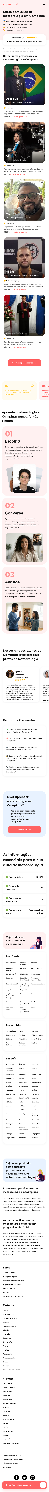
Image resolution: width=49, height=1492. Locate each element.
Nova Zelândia (35, 1115)
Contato (7, 1467)
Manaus (6, 1407)
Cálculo (9, 1039)
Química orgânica (22, 1044)
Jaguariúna (24, 990)
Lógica (34, 1043)
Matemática (11, 1031)
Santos (33, 994)
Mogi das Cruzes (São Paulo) (10, 996)
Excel (5, 1362)
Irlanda (35, 1098)
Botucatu (9, 978)
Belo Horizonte (11, 962)
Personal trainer (10, 1318)
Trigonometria (37, 1035)
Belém (5, 1423)
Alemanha (10, 1064)
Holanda (22, 1094)
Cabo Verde (36, 1074)
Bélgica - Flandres (9, 1069)
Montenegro (37, 1110)
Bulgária (22, 1074)
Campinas (7, 1435)
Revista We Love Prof (12, 1455)
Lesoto (9, 1106)
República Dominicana (23, 1129)
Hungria (9, 1098)
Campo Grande (23, 963)
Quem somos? (9, 1273)
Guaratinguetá (12, 984)
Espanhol (7, 1338)
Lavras (33, 990)
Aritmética (23, 1039)
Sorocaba (10, 1002)
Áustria (22, 1064)
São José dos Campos (11, 1009)
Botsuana (10, 1074)
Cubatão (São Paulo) (24, 979)
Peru (20, 1124)
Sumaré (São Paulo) (24, 1003)
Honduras (35, 1094)
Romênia (35, 1128)
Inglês (5, 1310)
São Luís (6, 1439)
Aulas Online (9, 1288)
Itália (21, 1102)
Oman (8, 1120)
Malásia (22, 1106)
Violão (6, 1330)
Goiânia (23, 968)
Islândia (9, 1102)
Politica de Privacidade (13, 1280)
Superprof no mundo (12, 1284)
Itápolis (9, 990)
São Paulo (6, 51)
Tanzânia (22, 1138)
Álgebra (22, 1035)
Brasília (6, 1396)
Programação (9, 1358)
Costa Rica (36, 1082)
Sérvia (21, 1134)
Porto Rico (36, 1124)
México (34, 1106)
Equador (35, 1086)
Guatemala (10, 1094)
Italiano (7, 1350)
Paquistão (36, 1120)
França (21, 1090)
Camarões (10, 1078)
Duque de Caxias (9, 969)
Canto (6, 1322)
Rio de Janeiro (36, 968)
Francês (6, 1334)
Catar (21, 1078)
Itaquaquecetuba (38, 984)
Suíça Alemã (10, 1138)
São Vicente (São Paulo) (24, 1010)
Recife (6, 1415)
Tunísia (35, 1138)
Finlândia (9, 1090)
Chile (34, 1078)
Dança (6, 1366)
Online (33, 1008)
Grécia (34, 1090)
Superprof (6, 49)
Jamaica (35, 1102)
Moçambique (11, 1110)
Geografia (7, 1342)
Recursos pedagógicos (13, 1459)
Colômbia (23, 1082)
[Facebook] (16, 1477)
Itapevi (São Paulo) (24, 985)
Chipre (8, 1082)
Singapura (36, 1134)
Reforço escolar (10, 1326)
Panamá (22, 1120)
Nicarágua (23, 1114)
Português (7, 1354)
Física (21, 1031)
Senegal (9, 1134)
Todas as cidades (11, 1443)
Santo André (11, 974)
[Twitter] (24, 1477)
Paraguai (9, 1124)
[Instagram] (32, 1477)
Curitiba (34, 962)
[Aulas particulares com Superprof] (10, 4)
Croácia (9, 1086)
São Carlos (35, 1002)
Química (35, 1031)
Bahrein (35, 1064)
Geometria (10, 1035)
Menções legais (10, 1277)
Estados (6, 1292)
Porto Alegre (8, 1419)
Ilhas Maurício (24, 1098)
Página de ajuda (10, 1463)
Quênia (9, 1128)
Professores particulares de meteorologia (25, 49)
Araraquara (35, 974)
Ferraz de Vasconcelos (36, 979)
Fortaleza (7, 1400)
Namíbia (9, 1114)
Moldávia (22, 1110)
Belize (21, 1068)
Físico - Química (9, 1044)
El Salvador (23, 1086)
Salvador (7, 1392)
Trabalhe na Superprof (13, 1296)
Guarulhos (8, 1431)
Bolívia (34, 1068)
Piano (5, 1346)
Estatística (36, 1039)
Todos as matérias (11, 1370)
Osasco (23, 994)
